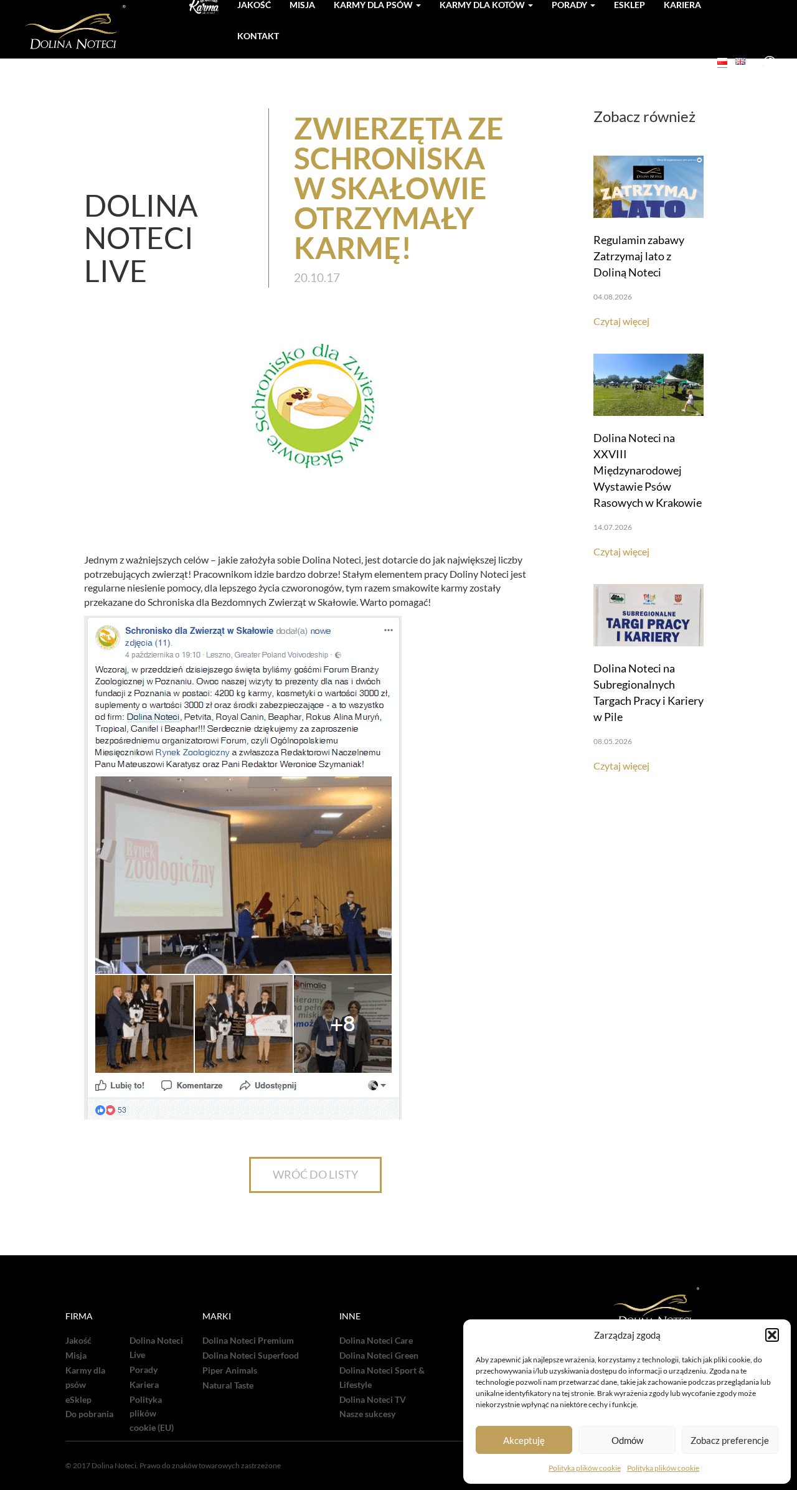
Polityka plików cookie (585, 1468)
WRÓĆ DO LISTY (315, 1174)
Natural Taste (227, 1385)
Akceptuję (524, 1440)
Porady (144, 1370)
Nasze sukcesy (367, 1414)
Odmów (627, 1440)
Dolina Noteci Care (376, 1341)
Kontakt (258, 36)
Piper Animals (229, 1370)
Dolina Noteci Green (378, 1355)
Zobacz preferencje (730, 1440)
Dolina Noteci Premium (248, 1341)
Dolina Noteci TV (372, 1400)
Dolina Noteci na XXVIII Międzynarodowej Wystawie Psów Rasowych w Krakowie (647, 470)
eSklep (78, 1400)
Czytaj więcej (621, 321)
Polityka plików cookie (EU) (152, 1414)
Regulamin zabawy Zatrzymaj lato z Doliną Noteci (638, 256)
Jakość (78, 1341)
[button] (772, 1335)
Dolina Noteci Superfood (250, 1355)
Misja (76, 1355)
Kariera (144, 1385)
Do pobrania (89, 1414)
